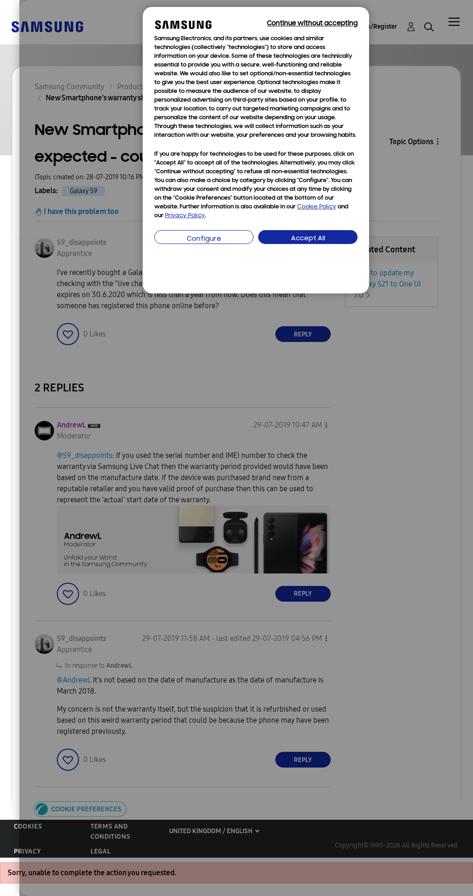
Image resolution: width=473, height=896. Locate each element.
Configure (204, 239)
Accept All (308, 238)
